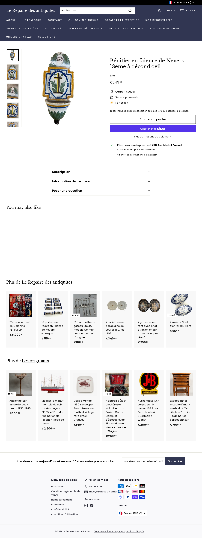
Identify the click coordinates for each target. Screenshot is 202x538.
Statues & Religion (164, 28)
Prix (112, 76)
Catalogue (33, 20)
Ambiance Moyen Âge (22, 28)
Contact (55, 20)
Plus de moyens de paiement (152, 136)
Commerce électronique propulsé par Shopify (119, 531)
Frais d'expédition (137, 110)
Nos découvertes (159, 20)
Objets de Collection (126, 28)
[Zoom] (60, 88)
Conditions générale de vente (65, 493)
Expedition (57, 504)
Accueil (12, 20)
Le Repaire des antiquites (30, 10)
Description (61, 172)
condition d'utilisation (64, 514)
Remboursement (61, 499)
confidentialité (60, 509)
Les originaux (35, 360)
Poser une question (67, 191)
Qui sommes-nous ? (83, 20)
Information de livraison (71, 181)
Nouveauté (53, 28)
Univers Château (19, 36)
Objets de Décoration (85, 28)
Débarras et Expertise (122, 20)
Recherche (58, 486)
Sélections (46, 36)
